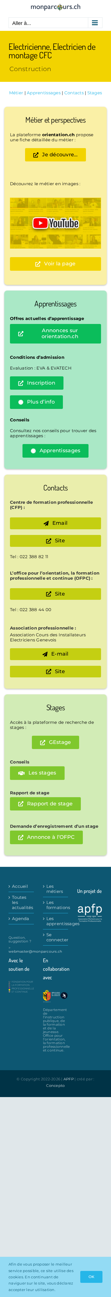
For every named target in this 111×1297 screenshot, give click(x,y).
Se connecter (55, 937)
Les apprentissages (55, 921)
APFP (68, 1079)
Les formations (55, 905)
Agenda (20, 918)
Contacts (74, 92)
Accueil (20, 886)
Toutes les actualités (21, 902)
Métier (16, 92)
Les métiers (54, 889)
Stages (94, 92)
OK (91, 1276)
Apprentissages (44, 92)
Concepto (55, 1085)
